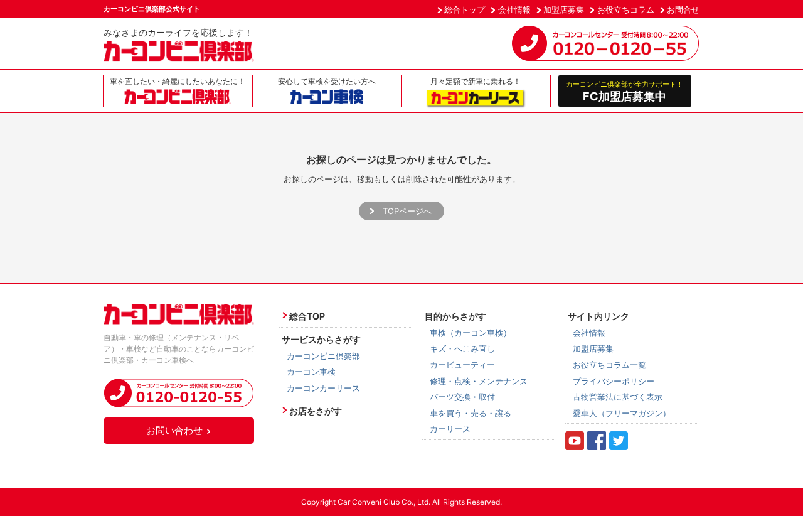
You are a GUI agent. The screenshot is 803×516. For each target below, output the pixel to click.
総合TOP (307, 316)
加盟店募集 (563, 9)
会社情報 (514, 9)
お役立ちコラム (625, 9)
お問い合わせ (174, 430)
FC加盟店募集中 (624, 91)
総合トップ (464, 9)
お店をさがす (315, 411)
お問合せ (683, 9)
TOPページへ (407, 211)
